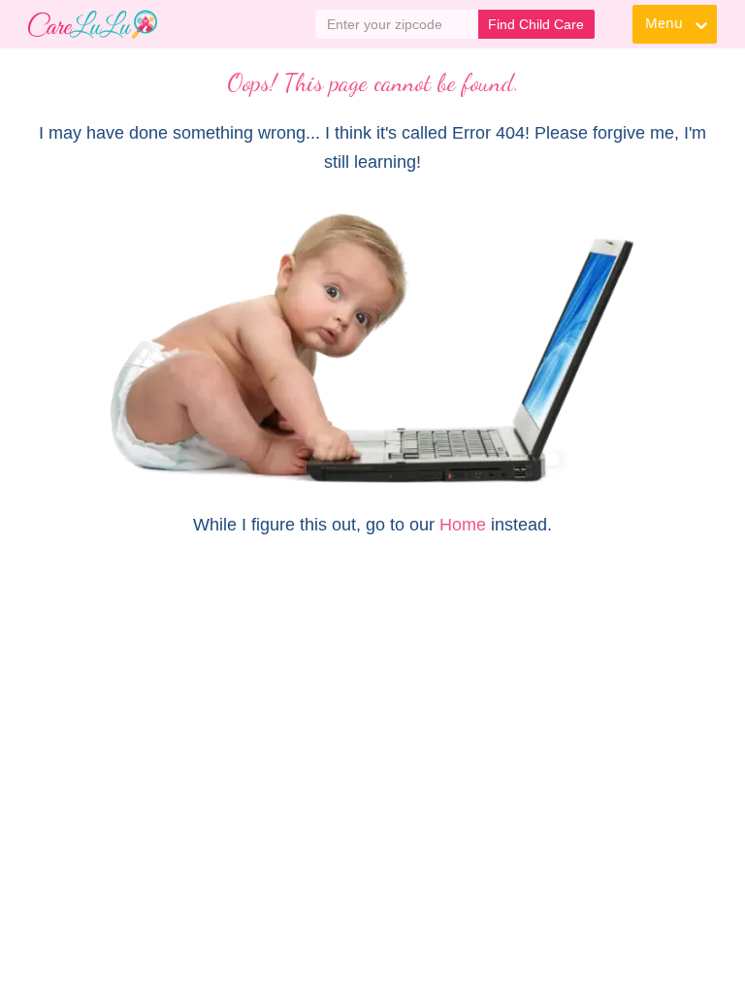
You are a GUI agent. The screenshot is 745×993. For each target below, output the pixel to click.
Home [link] (462, 524)
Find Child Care (536, 24)
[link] (92, 24)
